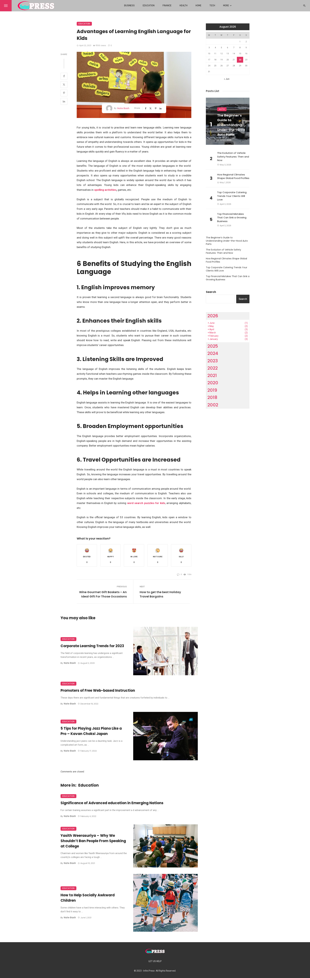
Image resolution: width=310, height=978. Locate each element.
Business (129, 5)
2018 (212, 397)
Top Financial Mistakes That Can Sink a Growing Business (231, 217)
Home (198, 5)
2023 (212, 361)
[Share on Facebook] (64, 76)
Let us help (155, 961)
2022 (212, 368)
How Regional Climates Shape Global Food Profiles (233, 176)
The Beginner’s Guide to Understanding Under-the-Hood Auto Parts (231, 125)
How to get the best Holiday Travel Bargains (160, 594)
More (226, 5)
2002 (212, 405)
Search (211, 292)
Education (149, 5)
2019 (212, 390)
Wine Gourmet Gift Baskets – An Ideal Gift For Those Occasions (103, 594)
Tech (212, 5)
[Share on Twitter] (64, 84)
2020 (212, 383)
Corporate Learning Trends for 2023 (92, 645)
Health (183, 5)
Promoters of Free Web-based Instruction (98, 690)
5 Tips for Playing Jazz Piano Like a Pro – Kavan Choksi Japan (91, 731)
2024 (212, 353)
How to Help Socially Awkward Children (88, 898)
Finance (167, 5)
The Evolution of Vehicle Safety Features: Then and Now (233, 156)
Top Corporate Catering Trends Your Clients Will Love (232, 196)
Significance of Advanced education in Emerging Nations (112, 802)
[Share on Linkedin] (64, 101)
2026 (212, 316)
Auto (222, 109)
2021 (212, 375)
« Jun (226, 79)
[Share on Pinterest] (64, 93)
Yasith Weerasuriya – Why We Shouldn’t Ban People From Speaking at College (93, 841)
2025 (212, 346)
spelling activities (105, 189)
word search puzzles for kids (146, 503)
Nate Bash (123, 108)
